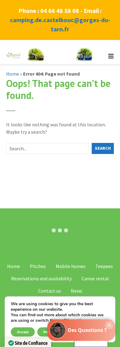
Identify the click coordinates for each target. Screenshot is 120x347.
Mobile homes (71, 266)
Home (12, 74)
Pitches (38, 266)
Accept (23, 331)
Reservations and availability (41, 278)
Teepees (104, 266)
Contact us (49, 291)
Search (103, 148)
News (76, 291)
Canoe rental (95, 278)
